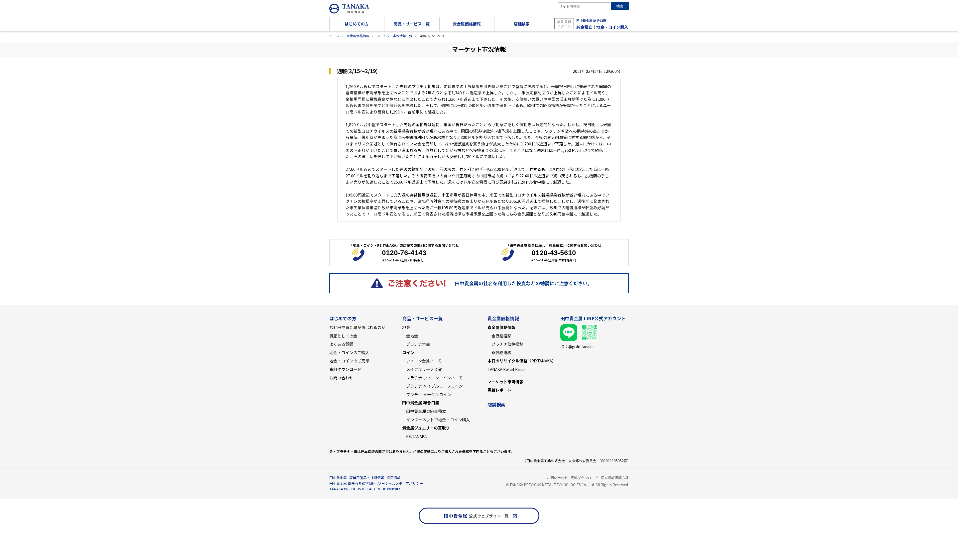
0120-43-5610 (554, 253)
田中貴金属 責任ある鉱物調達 (352, 483)
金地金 (412, 336)
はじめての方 (342, 318)
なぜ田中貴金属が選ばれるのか (357, 327)
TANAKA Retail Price (506, 369)
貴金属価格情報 (358, 35)
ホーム (334, 35)
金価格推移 (501, 336)
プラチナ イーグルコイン (428, 394)
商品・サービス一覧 (422, 318)
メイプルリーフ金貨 (424, 369)
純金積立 (584, 27)
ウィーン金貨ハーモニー (428, 361)
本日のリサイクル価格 (521, 361)
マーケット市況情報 (505, 382)
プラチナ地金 (418, 344)
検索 (619, 5)
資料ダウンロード (345, 369)
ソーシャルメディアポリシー (400, 483)
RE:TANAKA (416, 436)
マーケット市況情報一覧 (394, 35)
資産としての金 (343, 336)
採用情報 (394, 477)
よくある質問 (341, 344)
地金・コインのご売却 (349, 361)
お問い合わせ (341, 378)
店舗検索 (496, 404)
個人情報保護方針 (615, 477)
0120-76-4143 (404, 253)
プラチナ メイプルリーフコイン (434, 386)
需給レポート (499, 390)
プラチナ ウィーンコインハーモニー (438, 378)
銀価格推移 (501, 352)
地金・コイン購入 (612, 27)
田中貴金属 (338, 477)
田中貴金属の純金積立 (426, 411)
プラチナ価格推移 (507, 344)
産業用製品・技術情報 (366, 477)
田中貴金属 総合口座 (591, 20)
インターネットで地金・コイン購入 (438, 420)
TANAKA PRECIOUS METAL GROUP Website (364, 488)
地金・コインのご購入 (349, 352)
